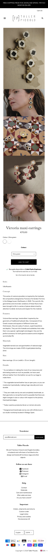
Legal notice (24, 514)
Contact (24, 488)
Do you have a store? (24, 498)
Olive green (5, 241)
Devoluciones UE (24, 519)
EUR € (28, 532)
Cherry (9, 241)
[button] (44, 550)
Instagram (25, 474)
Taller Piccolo (33, 551)
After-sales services (24, 495)
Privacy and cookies (24, 517)
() (39, 11)
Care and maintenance (24, 493)
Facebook (24, 469)
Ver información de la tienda (25, 275)
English (18, 532)
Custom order (24, 511)
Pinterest (25, 471)
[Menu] (4, 18)
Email (25, 476)
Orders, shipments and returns (24, 509)
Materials (24, 490)
